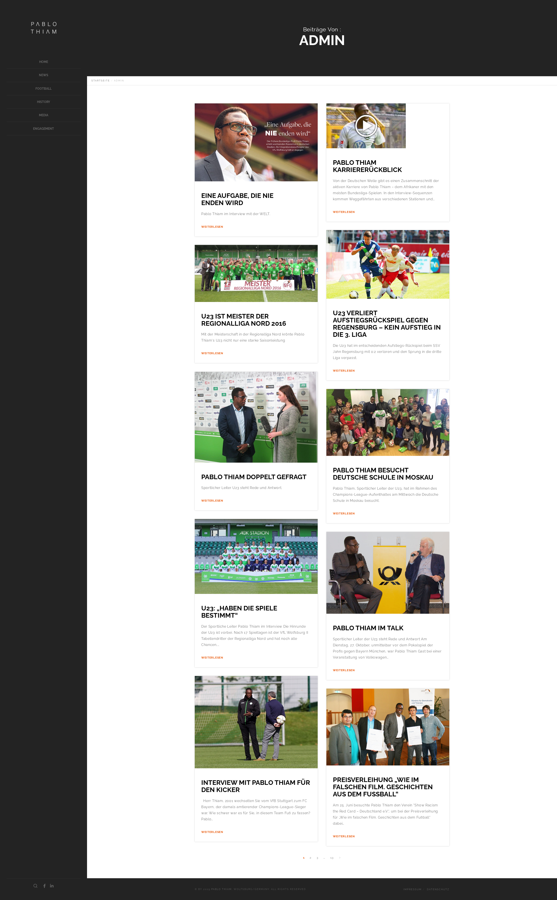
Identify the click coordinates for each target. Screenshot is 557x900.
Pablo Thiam (221, 889)
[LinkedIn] (52, 886)
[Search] (35, 886)
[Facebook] (44, 886)
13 (331, 857)
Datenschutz (438, 889)
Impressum (412, 889)
